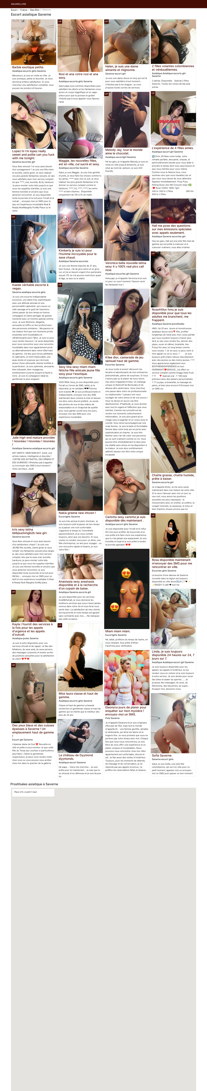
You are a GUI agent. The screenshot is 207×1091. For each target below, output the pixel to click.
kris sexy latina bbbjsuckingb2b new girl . (30, 531)
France (23, 9)
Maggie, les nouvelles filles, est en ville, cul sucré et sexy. (79, 162)
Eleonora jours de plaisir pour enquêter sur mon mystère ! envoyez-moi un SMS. (125, 711)
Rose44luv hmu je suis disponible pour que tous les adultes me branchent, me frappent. (172, 315)
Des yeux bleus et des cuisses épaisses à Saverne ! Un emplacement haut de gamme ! (33, 731)
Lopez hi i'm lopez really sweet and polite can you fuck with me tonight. (33, 154)
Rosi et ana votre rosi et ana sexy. (78, 75)
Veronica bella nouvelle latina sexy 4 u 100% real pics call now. (125, 266)
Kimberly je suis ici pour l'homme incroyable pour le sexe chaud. (78, 254)
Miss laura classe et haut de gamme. (78, 695)
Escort (14, 9)
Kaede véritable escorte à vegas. (30, 286)
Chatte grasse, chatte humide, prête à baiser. (173, 476)
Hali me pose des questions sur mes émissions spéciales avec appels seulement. (172, 229)
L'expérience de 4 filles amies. (173, 148)
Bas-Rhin (34, 9)
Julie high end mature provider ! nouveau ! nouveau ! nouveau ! (33, 441)
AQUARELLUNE (18, 4)
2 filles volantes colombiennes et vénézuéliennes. (173, 67)
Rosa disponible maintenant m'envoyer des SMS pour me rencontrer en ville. (172, 563)
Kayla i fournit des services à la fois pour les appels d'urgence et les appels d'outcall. (32, 629)
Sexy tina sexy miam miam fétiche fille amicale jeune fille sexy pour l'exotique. (79, 370)
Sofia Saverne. (162, 755)
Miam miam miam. (117, 631)
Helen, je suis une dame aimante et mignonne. (121, 68)
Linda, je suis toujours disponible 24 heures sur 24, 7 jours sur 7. (173, 655)
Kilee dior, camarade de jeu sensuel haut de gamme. (124, 359)
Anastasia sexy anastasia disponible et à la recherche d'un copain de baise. (78, 585)
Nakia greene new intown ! (77, 513)
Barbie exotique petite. (28, 67)
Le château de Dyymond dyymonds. (76, 756)
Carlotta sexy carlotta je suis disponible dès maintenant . (125, 518)
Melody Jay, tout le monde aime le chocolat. (124, 151)
